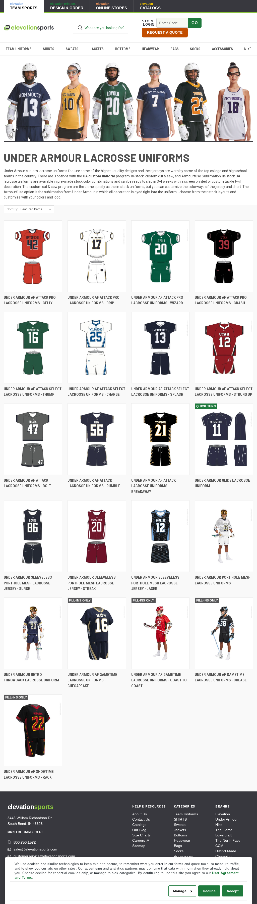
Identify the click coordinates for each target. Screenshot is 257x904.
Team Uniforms (19, 49)
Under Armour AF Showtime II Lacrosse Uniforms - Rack (30, 774)
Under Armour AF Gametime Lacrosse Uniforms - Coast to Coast (159, 680)
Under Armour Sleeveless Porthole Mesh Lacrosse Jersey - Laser (155, 583)
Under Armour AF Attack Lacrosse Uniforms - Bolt (27, 483)
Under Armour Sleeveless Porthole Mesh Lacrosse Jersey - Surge (28, 583)
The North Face (227, 840)
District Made (225, 851)
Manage (179, 891)
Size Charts (141, 835)
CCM (219, 846)
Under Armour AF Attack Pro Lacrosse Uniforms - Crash (221, 300)
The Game (223, 830)
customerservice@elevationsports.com (44, 856)
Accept (233, 891)
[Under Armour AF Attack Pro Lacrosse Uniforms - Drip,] (97, 256)
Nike (218, 825)
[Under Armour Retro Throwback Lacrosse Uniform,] (33, 633)
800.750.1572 (25, 842)
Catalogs (139, 825)
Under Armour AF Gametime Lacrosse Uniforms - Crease (221, 677)
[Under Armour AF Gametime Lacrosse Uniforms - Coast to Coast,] (160, 633)
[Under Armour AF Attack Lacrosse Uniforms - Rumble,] (97, 439)
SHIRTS (48, 49)
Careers (140, 840)
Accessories (222, 49)
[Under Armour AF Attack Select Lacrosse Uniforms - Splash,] (160, 347)
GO (194, 23)
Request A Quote (164, 32)
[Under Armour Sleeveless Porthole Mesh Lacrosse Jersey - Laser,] (160, 536)
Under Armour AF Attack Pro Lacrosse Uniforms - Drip (93, 300)
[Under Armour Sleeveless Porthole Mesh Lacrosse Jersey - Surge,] (33, 536)
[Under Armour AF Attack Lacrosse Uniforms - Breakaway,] (160, 439)
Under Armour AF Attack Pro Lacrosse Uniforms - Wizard (157, 300)
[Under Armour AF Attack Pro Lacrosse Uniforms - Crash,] (224, 256)
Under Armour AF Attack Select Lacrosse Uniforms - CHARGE (96, 392)
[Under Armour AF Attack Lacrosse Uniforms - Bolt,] (33, 439)
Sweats (72, 49)
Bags (174, 49)
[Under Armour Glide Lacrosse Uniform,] (224, 439)
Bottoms (123, 49)
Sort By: (12, 209)
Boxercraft (223, 835)
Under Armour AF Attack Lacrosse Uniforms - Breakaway (153, 486)
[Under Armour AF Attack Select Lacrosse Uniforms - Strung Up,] (224, 347)
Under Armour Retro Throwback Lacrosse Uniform (31, 677)
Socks (195, 49)
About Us (139, 814)
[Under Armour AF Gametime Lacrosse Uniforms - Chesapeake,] (97, 633)
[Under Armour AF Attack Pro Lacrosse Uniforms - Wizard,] (160, 256)
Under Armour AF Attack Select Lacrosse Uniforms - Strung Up (223, 392)
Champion (223, 856)
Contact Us (141, 819)
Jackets (97, 49)
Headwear (150, 49)
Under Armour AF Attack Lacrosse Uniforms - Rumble (94, 483)
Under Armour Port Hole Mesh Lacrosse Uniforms (222, 580)
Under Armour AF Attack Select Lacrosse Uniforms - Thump (32, 392)
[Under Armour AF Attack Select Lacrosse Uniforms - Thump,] (33, 347)
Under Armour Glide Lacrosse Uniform (222, 483)
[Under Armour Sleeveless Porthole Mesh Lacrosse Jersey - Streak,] (97, 536)
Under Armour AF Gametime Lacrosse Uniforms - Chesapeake (92, 680)
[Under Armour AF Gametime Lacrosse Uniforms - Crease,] (224, 633)
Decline (209, 891)
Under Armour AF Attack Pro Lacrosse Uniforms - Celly (30, 300)
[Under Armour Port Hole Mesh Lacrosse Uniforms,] (224, 536)
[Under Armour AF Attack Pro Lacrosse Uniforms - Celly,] (33, 256)
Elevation (222, 814)
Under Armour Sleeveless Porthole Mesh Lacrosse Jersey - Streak (92, 583)
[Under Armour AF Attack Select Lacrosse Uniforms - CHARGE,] (97, 347)
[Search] (80, 27)
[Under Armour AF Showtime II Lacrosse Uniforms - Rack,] (33, 730)
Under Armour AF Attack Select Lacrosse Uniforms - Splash (160, 392)
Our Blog (139, 830)
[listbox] (37, 209)
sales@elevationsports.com (35, 849)
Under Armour (226, 819)
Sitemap (138, 846)
